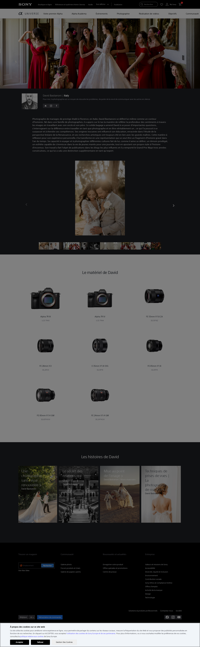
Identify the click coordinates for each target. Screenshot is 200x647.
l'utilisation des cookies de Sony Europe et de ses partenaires (90, 633)
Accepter (19, 642)
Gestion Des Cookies (64, 642)
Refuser (40, 642)
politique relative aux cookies (32, 636)
